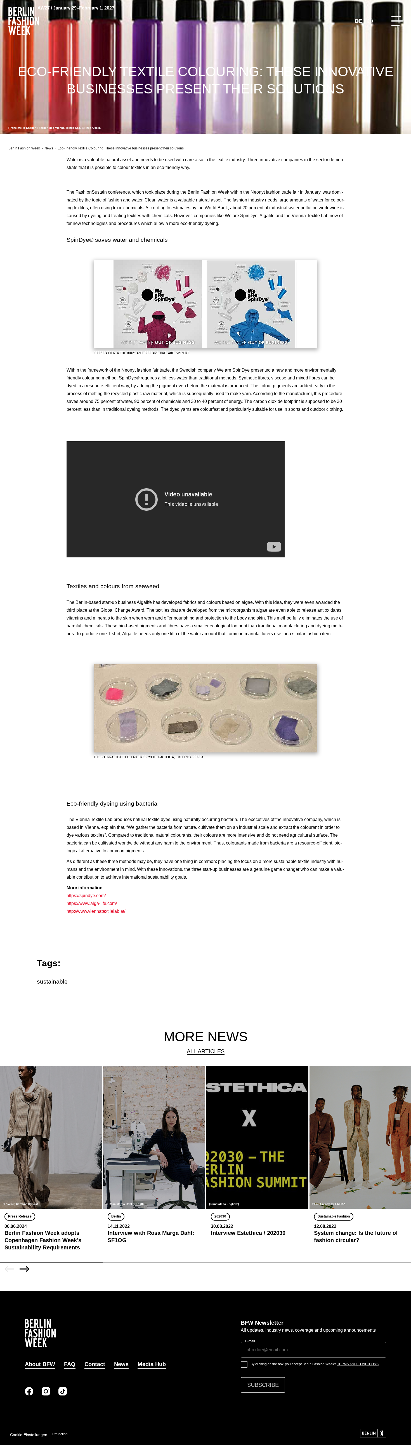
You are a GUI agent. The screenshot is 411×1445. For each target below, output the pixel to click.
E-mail (250, 1341)
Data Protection (56, 1434)
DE (358, 21)
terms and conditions (358, 1364)
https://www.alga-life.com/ (92, 903)
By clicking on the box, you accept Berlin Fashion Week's (315, 1364)
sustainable (52, 981)
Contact (94, 1364)
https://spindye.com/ (86, 895)
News (48, 148)
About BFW (40, 1364)
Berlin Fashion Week (24, 148)
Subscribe (263, 1385)
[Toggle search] (370, 21)
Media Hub (152, 1364)
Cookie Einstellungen (28, 1434)
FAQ (69, 1364)
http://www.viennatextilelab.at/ (96, 911)
